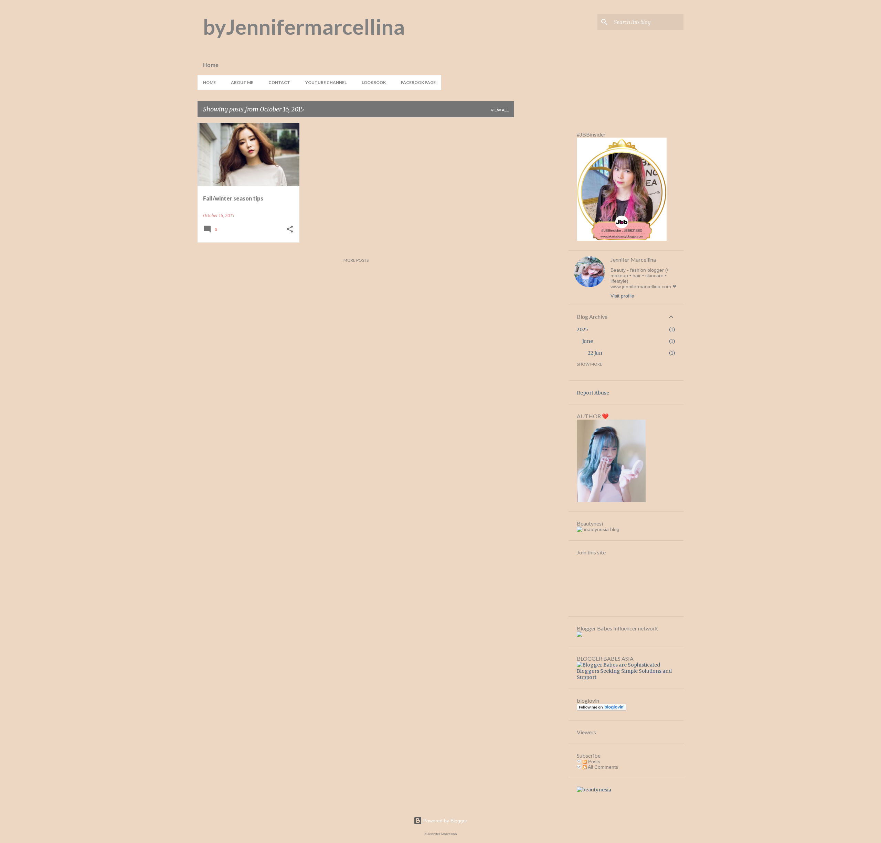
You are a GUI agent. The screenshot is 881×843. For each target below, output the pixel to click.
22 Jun (595, 353)
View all (500, 109)
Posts (593, 761)
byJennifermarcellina (304, 26)
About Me (242, 82)
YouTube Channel (326, 82)
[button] (290, 229)
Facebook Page (418, 82)
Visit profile (622, 296)
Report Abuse (593, 393)
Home (209, 82)
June (587, 341)
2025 (582, 329)
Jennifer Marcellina (633, 259)
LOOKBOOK (374, 82)
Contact (279, 82)
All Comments (602, 767)
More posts (356, 260)
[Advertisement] (541, 226)
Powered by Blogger (444, 820)
